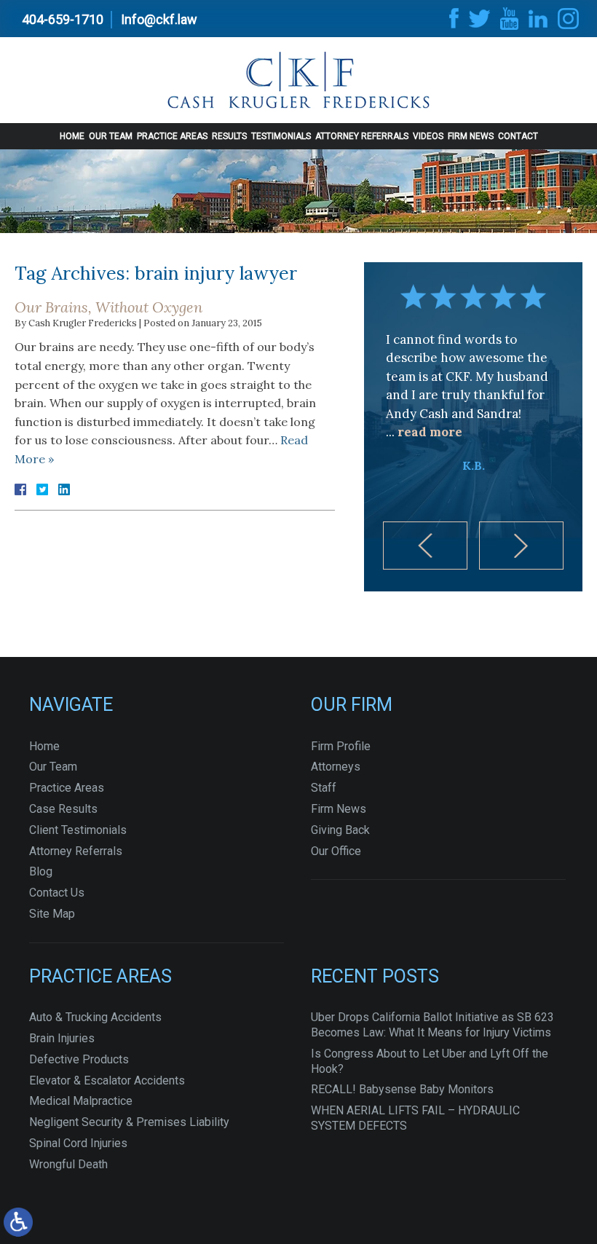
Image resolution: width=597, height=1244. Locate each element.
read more (430, 432)
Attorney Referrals (361, 136)
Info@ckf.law (159, 19)
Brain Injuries (62, 1038)
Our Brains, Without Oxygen (108, 307)
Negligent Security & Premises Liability (129, 1122)
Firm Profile (341, 746)
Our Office (336, 851)
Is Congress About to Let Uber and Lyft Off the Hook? (429, 1061)
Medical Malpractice (81, 1101)
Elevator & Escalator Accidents (107, 1080)
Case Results (63, 809)
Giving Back (340, 830)
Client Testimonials (78, 830)
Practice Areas (172, 136)
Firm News (471, 136)
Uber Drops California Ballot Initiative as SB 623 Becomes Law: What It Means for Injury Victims (432, 1024)
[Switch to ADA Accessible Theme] (18, 1222)
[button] (425, 545)
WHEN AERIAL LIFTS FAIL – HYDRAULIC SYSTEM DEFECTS (415, 1118)
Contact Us (56, 892)
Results (229, 136)
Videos (428, 136)
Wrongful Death (68, 1164)
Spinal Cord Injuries (78, 1143)
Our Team (111, 136)
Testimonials (281, 136)
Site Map (52, 914)
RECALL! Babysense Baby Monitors (402, 1089)
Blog (40, 871)
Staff (323, 788)
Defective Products (79, 1059)
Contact (518, 136)
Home (72, 136)
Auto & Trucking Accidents (95, 1017)
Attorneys (335, 766)
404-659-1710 (62, 19)
